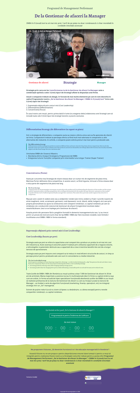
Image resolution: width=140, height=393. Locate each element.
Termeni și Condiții (31, 377)
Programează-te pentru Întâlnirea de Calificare (70, 315)
